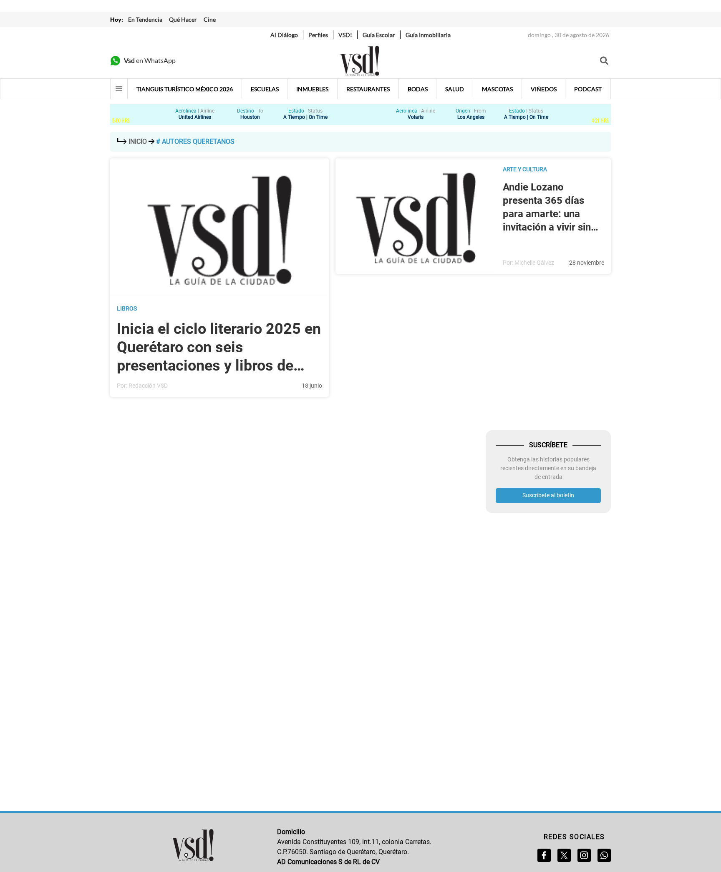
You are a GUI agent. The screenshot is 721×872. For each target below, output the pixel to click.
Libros (127, 308)
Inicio (138, 141)
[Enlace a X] (564, 855)
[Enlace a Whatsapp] (604, 855)
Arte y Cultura (525, 169)
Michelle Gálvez (534, 262)
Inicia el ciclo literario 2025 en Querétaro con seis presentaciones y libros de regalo (219, 347)
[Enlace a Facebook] (544, 855)
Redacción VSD (148, 385)
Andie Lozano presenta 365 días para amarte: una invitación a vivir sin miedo (547, 207)
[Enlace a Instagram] (584, 855)
